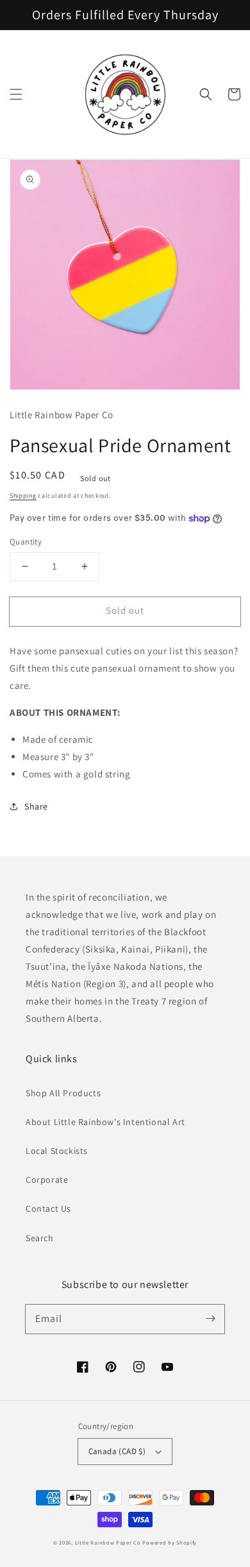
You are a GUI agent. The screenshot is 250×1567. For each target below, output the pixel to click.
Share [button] (36, 806)
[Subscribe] (210, 1319)
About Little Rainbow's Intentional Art (105, 1122)
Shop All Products (63, 1093)
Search (40, 1238)
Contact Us (48, 1208)
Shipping (23, 495)
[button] (16, 94)
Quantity (26, 541)
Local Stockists (57, 1150)
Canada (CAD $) (117, 1451)
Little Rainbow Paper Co (108, 1542)
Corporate (47, 1179)
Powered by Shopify (169, 1542)
